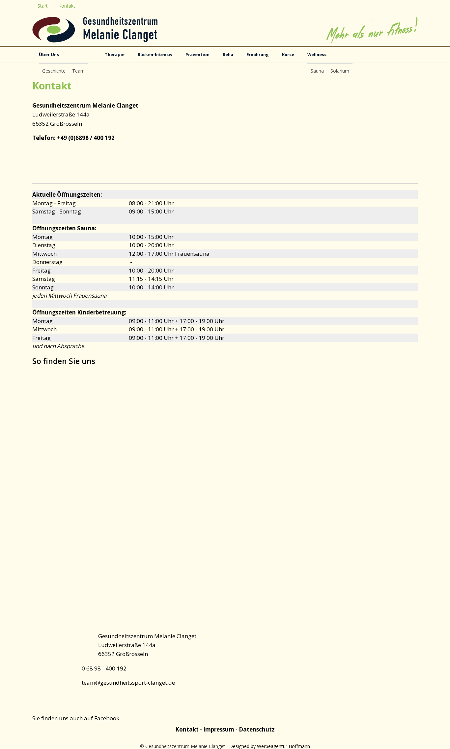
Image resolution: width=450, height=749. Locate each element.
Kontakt (66, 6)
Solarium (339, 71)
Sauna (317, 71)
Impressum (219, 729)
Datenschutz (257, 729)
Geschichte (54, 71)
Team (78, 71)
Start (43, 6)
